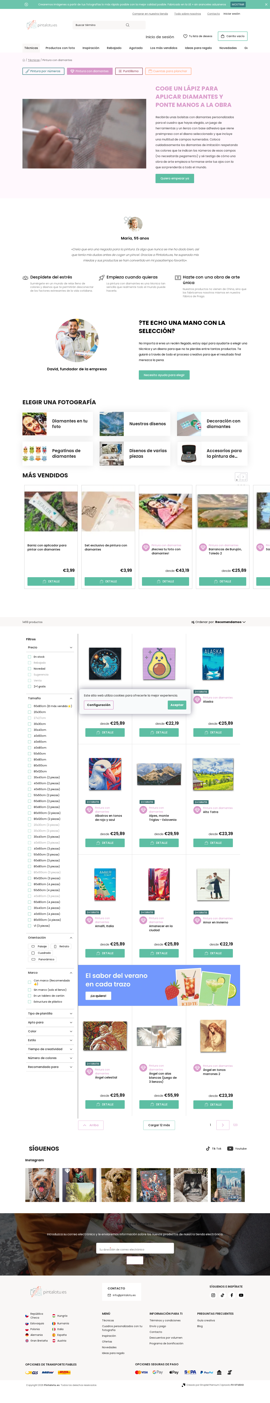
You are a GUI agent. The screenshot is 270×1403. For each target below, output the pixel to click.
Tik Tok (216, 1148)
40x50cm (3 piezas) (47, 842)
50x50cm (40, 753)
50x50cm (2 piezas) (47, 795)
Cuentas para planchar (170, 71)
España (62, 1335)
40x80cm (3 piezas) (47, 896)
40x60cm (40, 741)
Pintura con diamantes (92, 71)
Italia (60, 1329)
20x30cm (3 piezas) (47, 825)
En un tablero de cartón (49, 995)
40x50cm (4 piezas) (47, 914)
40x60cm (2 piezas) (47, 789)
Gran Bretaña (39, 1341)
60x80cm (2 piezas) (47, 801)
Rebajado (40, 662)
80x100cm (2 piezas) (47, 813)
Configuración (98, 705)
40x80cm (40, 747)
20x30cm (40, 712)
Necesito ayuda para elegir (164, 375)
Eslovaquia (37, 1323)
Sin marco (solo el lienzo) (50, 989)
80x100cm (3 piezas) (47, 872)
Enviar (134, 1260)
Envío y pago (158, 1326)
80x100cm (40, 765)
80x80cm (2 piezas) (47, 807)
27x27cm (40, 718)
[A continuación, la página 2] (222, 1125)
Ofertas (107, 1341)
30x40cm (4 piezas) (47, 908)
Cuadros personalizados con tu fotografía (122, 1328)
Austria (61, 1341)
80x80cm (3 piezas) (47, 866)
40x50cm (40, 735)
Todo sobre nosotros (187, 14)
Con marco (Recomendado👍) (52, 982)
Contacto (213, 14)
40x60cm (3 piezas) (47, 848)
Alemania (36, 1335)
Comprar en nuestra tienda (150, 14)
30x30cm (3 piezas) (47, 830)
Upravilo (232, 1384)
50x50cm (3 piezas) (47, 854)
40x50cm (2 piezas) (47, 783)
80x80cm (40, 759)
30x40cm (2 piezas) (47, 777)
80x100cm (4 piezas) (47, 920)
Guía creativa (206, 1320)
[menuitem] (31, 48)
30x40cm (40, 730)
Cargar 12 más (159, 1125)
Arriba (94, 1125)
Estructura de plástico (48, 1001)
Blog (200, 1326)
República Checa (36, 1316)
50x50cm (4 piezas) (47, 890)
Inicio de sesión (160, 37)
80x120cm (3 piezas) (47, 878)
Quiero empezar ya (175, 178)
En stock (39, 656)
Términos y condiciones (165, 1320)
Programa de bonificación (166, 1343)
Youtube (241, 1148)
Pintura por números (45, 71)
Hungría (62, 1316)
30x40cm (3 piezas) (47, 836)
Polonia (35, 1329)
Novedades (109, 1347)
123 (235, 1125)
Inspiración (109, 1336)
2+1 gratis (40, 686)
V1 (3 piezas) (42, 925)
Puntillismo (131, 71)
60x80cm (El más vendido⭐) (53, 706)
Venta (38, 680)
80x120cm (40, 771)
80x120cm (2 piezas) (47, 819)
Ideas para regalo (113, 1353)
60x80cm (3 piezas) (47, 860)
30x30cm (40, 724)
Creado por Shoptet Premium (202, 1384)
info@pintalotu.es (124, 1295)
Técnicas (108, 1320)
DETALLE (54, 581)
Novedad (39, 668)
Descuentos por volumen (166, 1338)
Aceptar (177, 705)
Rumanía (63, 1323)
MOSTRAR (238, 4)
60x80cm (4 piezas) (47, 902)
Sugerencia (41, 674)
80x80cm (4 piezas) (47, 884)
